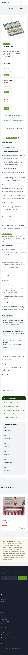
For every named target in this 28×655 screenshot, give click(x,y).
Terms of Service (5, 621)
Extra (6, 446)
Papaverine (6, 43)
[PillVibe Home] (6, 2)
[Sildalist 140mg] (14, 506)
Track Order (5, 641)
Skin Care (7, 430)
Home (2, 7)
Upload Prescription (7, 643)
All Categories (4, 599)
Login (3, 390)
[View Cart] (18, 2)
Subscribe (22, 578)
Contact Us (3, 615)
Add (7, 75)
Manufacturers (4, 603)
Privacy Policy (4, 619)
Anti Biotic (7, 470)
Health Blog (3, 617)
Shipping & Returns (5, 623)
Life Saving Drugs (9, 462)
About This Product (11, 137)
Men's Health (8, 438)
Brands (2, 601)
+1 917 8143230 (6, 632)
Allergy (6, 454)
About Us (3, 612)
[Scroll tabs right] (24, 138)
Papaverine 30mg (22, 7)
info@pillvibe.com (7, 634)
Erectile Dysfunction (11, 7)
